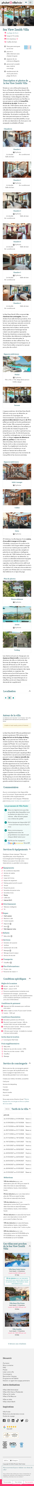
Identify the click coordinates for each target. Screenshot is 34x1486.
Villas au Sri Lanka (9, 1394)
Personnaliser (7, 1482)
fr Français (14, 1460)
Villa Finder (6, 1412)
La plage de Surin (12, 33)
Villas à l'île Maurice (9, 1396)
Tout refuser (18, 1482)
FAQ (4, 1367)
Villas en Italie (7, 1399)
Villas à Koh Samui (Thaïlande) (13, 1392)
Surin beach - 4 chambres (17, 1271)
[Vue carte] (9, 697)
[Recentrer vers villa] (13, 697)
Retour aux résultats (18, 1344)
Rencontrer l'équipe (10, 1376)
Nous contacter (8, 1365)
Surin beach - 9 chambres (17, 1305)
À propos (6, 1363)
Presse (5, 1370)
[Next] (19, 23)
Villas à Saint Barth (9, 1402)
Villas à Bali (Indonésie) (10, 1390)
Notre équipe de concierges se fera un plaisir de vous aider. (16, 1101)
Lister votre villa (8, 1372)
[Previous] (14, 23)
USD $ (7, 1109)
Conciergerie (7, 1374)
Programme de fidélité (10, 1378)
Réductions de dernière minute (13, 1414)
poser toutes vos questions (19, 801)
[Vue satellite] (6, 697)
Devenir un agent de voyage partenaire (16, 1381)
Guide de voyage (9, 1416)
